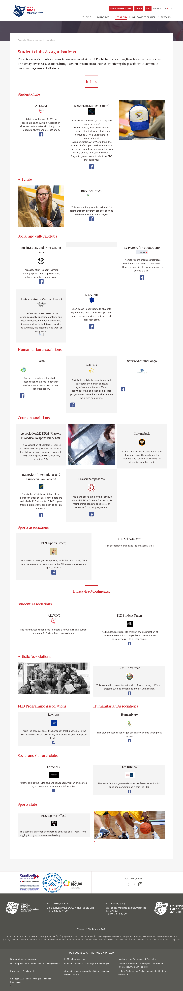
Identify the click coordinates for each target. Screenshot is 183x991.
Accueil (21, 40)
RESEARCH (166, 17)
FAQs (103, 929)
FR (164, 9)
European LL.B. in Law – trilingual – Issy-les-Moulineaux (31, 980)
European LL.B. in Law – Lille (23, 971)
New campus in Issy (120, 8)
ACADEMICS (103, 17)
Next (168, 839)
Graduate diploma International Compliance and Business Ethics (87, 973)
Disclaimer (93, 929)
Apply (139, 8)
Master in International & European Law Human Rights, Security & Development (141, 965)
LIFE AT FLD (121, 17)
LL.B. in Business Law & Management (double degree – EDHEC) (143, 973)
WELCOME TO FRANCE (143, 17)
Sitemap (81, 929)
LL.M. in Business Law (74, 959)
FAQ (148, 8)
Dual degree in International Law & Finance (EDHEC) (35, 963)
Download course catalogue (23, 959)
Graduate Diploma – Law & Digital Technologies (86, 963)
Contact (157, 9)
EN (167, 9)
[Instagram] (140, 884)
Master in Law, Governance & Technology (138, 959)
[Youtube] (126, 885)
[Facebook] (134, 885)
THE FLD (87, 17)
